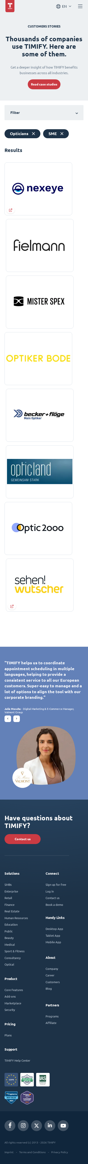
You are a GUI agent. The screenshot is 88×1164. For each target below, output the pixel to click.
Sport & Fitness (15, 951)
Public (9, 931)
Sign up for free (56, 884)
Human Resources (16, 918)
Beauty (9, 937)
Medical (10, 944)
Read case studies (44, 84)
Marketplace (13, 1003)
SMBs (8, 884)
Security (10, 1009)
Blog (49, 988)
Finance (9, 904)
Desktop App (54, 928)
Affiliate (51, 1022)
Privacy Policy (59, 1152)
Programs (52, 1016)
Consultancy (13, 957)
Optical (9, 964)
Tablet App (53, 935)
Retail (8, 897)
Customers (53, 982)
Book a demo (54, 904)
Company (52, 968)
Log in (50, 891)
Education (11, 924)
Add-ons (10, 996)
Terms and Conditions (32, 1152)
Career (50, 975)
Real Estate (12, 911)
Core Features (14, 989)
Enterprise (11, 891)
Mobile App (53, 942)
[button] (8, 718)
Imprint (9, 1152)
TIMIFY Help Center (17, 1060)
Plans (8, 1035)
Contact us (23, 839)
